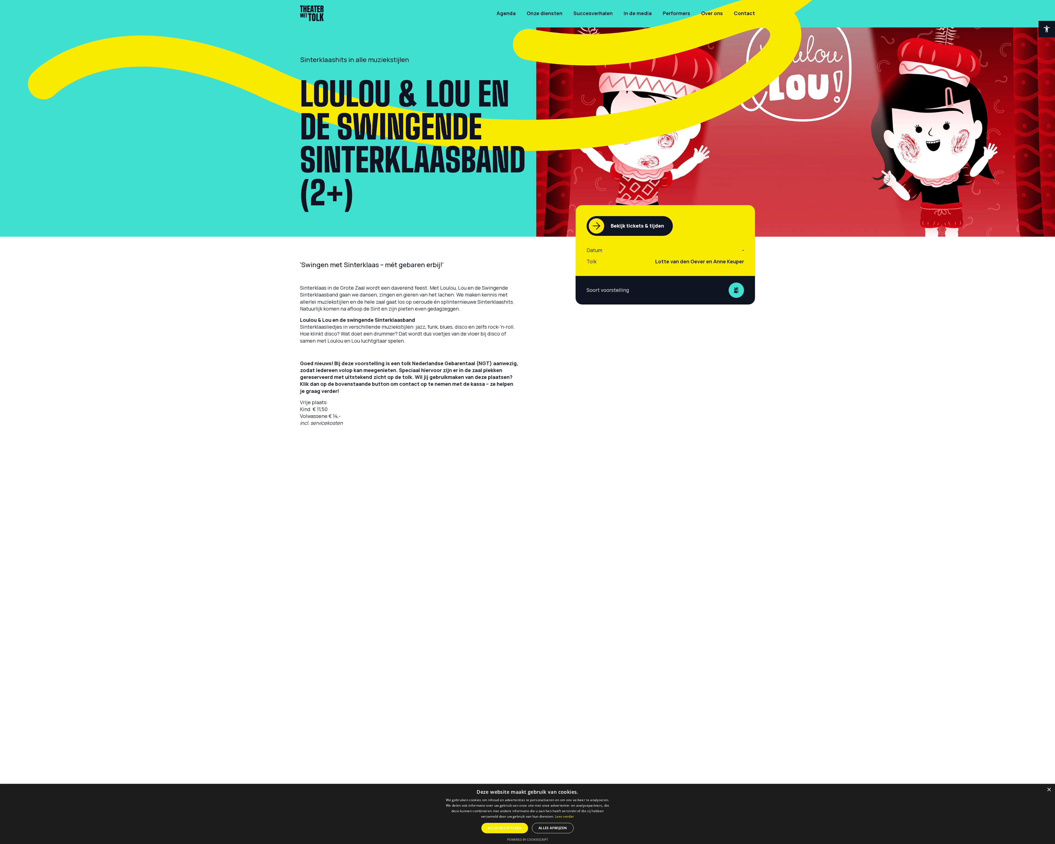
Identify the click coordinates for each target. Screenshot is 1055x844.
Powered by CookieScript (527, 839)
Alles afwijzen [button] (552, 828)
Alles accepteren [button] (504, 828)
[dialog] (527, 814)
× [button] (1049, 790)
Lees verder (564, 816)
